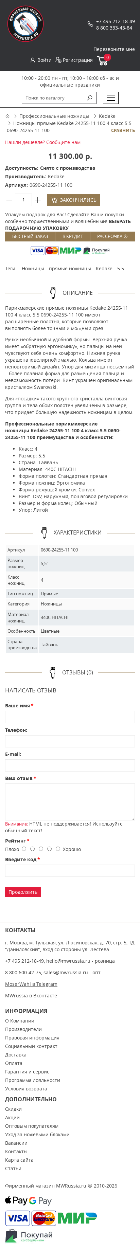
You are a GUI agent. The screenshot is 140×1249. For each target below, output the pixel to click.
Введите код (20, 859)
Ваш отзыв (19, 778)
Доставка (16, 1054)
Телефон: (16, 730)
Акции (12, 1117)
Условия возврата (26, 1088)
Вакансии (16, 1143)
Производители (23, 1029)
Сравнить (123, 130)
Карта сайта (19, 1160)
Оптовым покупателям (31, 1126)
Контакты (16, 1151)
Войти (44, 60)
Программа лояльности (32, 1080)
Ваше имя (17, 705)
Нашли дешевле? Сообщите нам (43, 142)
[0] (102, 64)
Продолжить (22, 892)
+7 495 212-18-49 (115, 21)
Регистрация (78, 60)
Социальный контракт (31, 1046)
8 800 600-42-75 (23, 972)
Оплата (13, 1063)
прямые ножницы (70, 268)
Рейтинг (15, 840)
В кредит (73, 236)
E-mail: (13, 754)
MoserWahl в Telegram (31, 984)
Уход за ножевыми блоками (37, 1134)
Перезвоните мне (114, 49)
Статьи (13, 1168)
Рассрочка (110, 236)
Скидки (13, 1109)
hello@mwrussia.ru (68, 961)
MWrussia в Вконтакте (31, 995)
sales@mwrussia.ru (65, 972)
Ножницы (33, 268)
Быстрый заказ (30, 236)
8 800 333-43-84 (114, 27)
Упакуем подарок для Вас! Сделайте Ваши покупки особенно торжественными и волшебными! (68, 221)
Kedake (107, 116)
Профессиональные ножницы (54, 116)
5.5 (120, 268)
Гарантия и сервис (27, 1071)
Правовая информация (32, 1037)
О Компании (19, 1020)
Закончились (78, 200)
